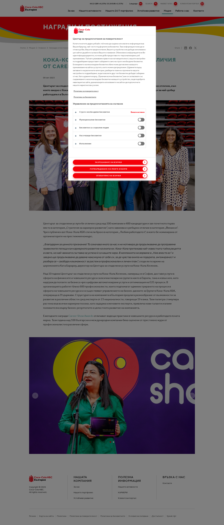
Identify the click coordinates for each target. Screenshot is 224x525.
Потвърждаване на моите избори (108, 169)
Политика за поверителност (86, 91)
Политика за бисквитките (85, 97)
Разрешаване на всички (108, 162)
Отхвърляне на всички (108, 176)
